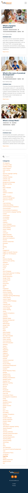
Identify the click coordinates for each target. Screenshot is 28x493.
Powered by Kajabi (14, 489)
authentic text (6, 180)
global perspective (7, 276)
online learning (7, 339)
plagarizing (5, 349)
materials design (7, 318)
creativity (5, 222)
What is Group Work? (11, 120)
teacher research (7, 428)
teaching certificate (8, 431)
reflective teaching (8, 383)
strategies (5, 416)
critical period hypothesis (9, 226)
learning (5, 302)
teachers (5, 430)
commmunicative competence (11, 206)
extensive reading (7, 259)
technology (6, 442)
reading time (6, 381)
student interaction (6, 124)
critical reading (7, 227)
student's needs (7, 421)
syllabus (5, 423)
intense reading (7, 290)
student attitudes (7, 417)
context (5, 213)
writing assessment (8, 459)
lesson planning (7, 309)
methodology (6, 323)
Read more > (6, 51)
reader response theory (9, 370)
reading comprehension (9, 377)
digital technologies (8, 236)
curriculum (5, 233)
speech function (7, 405)
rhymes (5, 386)
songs (4, 398)
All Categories (6, 163)
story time (5, 410)
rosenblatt (5, 389)
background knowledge (9, 182)
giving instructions (7, 274)
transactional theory (8, 452)
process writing (6, 363)
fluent (4, 267)
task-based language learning (11, 426)
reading (5, 372)
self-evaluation (6, 391)
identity (5, 285)
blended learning (7, 184)
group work (14, 122)
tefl (4, 444)
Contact (14, 483)
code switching (7, 203)
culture (4, 231)
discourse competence (9, 238)
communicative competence (10, 210)
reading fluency (7, 379)
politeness (5, 356)
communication (7, 208)
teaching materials (7, 435)
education (5, 243)
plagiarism (5, 353)
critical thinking (7, 229)
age (4, 171)
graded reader (6, 280)
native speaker (6, 332)
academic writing (7, 166)
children (5, 191)
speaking (5, 400)
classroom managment (9, 198)
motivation (5, 327)
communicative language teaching (12, 212)
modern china (6, 325)
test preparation (7, 447)
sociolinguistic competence (10, 397)
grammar (5, 281)
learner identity (7, 297)
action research (7, 168)
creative (5, 220)
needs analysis (6, 334)
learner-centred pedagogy (9, 301)
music (4, 328)
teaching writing (7, 438)
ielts (4, 287)
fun (4, 269)
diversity (5, 239)
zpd (23, 31)
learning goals (6, 304)
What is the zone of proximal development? (14, 74)
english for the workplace (9, 253)
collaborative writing (8, 205)
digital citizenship (7, 234)
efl (3, 245)
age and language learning (10, 173)
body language (7, 187)
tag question (6, 424)
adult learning (6, 170)
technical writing (7, 440)
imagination (6, 288)
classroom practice (8, 199)
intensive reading (7, 292)
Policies (14, 485)
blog (4, 185)
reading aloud (6, 374)
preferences (6, 362)
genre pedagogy (7, 271)
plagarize (5, 348)
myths (4, 330)
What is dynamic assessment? (9, 26)
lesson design (6, 308)
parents (5, 346)
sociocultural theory (8, 395)
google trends (6, 278)
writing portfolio (7, 461)
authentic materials (7, 177)
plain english (6, 355)
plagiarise (5, 351)
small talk (5, 393)
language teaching (8, 294)
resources (5, 384)
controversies (6, 215)
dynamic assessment (13, 29)
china (4, 194)
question (5, 369)
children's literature (8, 192)
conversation (6, 217)
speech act (6, 403)
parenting (5, 344)
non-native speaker (8, 335)
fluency (5, 266)
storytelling (5, 412)
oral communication (8, 342)
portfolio (5, 358)
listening (5, 315)
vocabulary (5, 454)
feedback (5, 262)
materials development (8, 320)
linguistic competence (8, 313)
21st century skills (7, 164)
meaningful (5, 321)
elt (18, 29)
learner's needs (7, 299)
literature (5, 316)
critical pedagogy (7, 224)
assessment (5, 29)
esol (4, 255)
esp (4, 257)
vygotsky (19, 31)
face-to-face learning (8, 260)
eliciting (5, 246)
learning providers (7, 306)
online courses (6, 337)
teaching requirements (9, 437)
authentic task (6, 122)
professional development (9, 365)
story (4, 409)
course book (6, 219)
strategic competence (8, 414)
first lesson (6, 264)
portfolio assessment (8, 360)
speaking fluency (7, 402)
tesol (4, 445)
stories (4, 407)
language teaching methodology (11, 295)
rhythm (5, 388)
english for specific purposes (10, 252)
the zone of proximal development (9, 31)
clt (3, 201)
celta (4, 189)
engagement (6, 250)
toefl (4, 451)
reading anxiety (7, 376)
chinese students (7, 196)
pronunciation (6, 367)
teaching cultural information (10, 433)
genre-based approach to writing (11, 273)
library (4, 311)
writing (4, 458)
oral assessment (7, 341)
